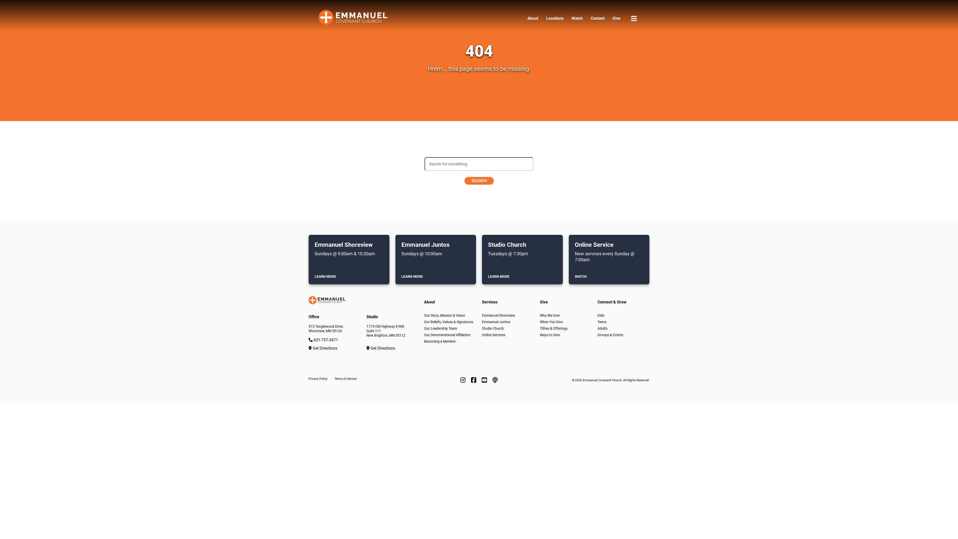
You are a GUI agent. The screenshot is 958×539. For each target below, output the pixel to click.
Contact (597, 18)
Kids (601, 315)
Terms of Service (346, 379)
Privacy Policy (318, 379)
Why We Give (550, 315)
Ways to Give (550, 335)
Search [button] (479, 180)
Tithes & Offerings (554, 328)
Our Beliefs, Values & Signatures (448, 322)
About (532, 18)
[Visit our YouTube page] (485, 380)
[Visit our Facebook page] (474, 380)
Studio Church (493, 328)
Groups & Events (610, 335)
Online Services (493, 335)
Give (616, 18)
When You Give (551, 322)
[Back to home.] (353, 18)
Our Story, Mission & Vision (444, 315)
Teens (602, 322)
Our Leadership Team (440, 328)
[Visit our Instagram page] (463, 380)
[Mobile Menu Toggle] (633, 18)
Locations (555, 18)
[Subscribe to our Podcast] (495, 380)
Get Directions (324, 348)
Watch (577, 18)
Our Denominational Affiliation (447, 335)
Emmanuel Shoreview (498, 315)
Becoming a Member (440, 341)
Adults (602, 328)
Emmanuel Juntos (496, 322)
